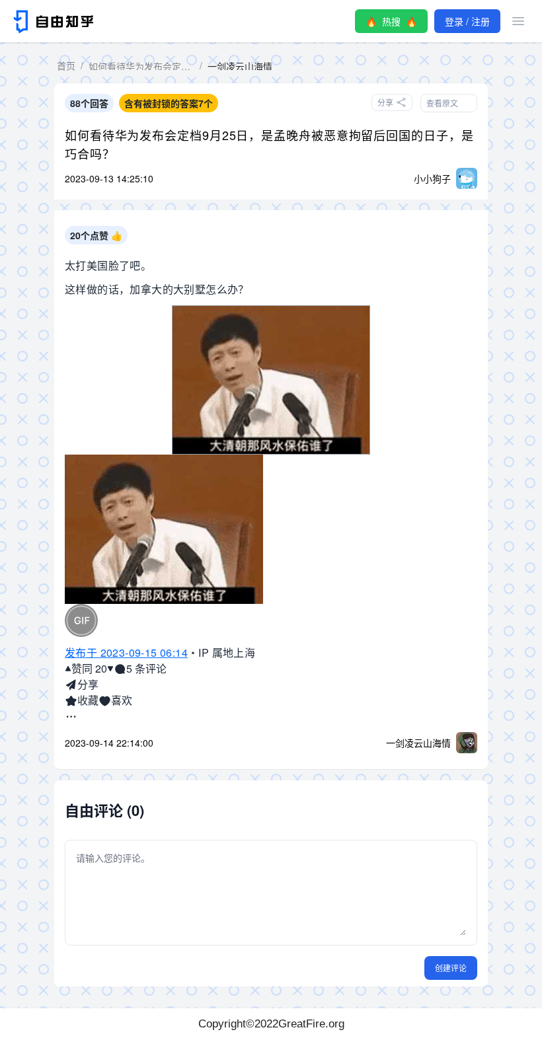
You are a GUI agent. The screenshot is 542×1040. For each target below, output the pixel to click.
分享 (87, 684)
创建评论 (451, 967)
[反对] (110, 669)
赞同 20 (89, 668)
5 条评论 (146, 668)
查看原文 (442, 102)
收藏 (87, 700)
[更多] (71, 716)
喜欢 (121, 700)
